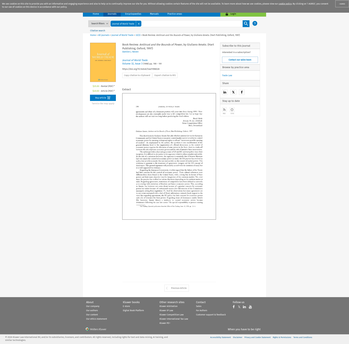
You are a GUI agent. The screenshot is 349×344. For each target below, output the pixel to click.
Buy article (101, 97)
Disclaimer (237, 337)
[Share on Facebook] (242, 92)
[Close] (139, 24)
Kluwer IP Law (166, 310)
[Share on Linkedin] (225, 92)
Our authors (92, 310)
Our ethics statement (96, 319)
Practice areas (174, 13)
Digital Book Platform (133, 310)
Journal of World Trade (122, 35)
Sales (198, 306)
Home (96, 13)
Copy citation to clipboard (137, 75)
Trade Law (227, 75)
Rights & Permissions (282, 337)
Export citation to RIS (165, 75)
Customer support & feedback (211, 314)
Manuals (154, 13)
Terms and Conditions (302, 337)
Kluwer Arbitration (168, 306)
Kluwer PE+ (165, 323)
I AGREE (342, 4)
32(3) (138, 35)
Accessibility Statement (220, 337)
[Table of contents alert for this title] (232, 109)
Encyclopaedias (133, 13)
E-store (126, 306)
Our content (92, 314)
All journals (104, 35)
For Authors (201, 310)
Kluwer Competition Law (171, 314)
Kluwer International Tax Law (174, 319)
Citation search (97, 30)
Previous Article (179, 288)
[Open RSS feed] (224, 109)
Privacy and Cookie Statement (257, 337)
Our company (92, 306)
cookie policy (285, 3)
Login (233, 13)
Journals (112, 13)
